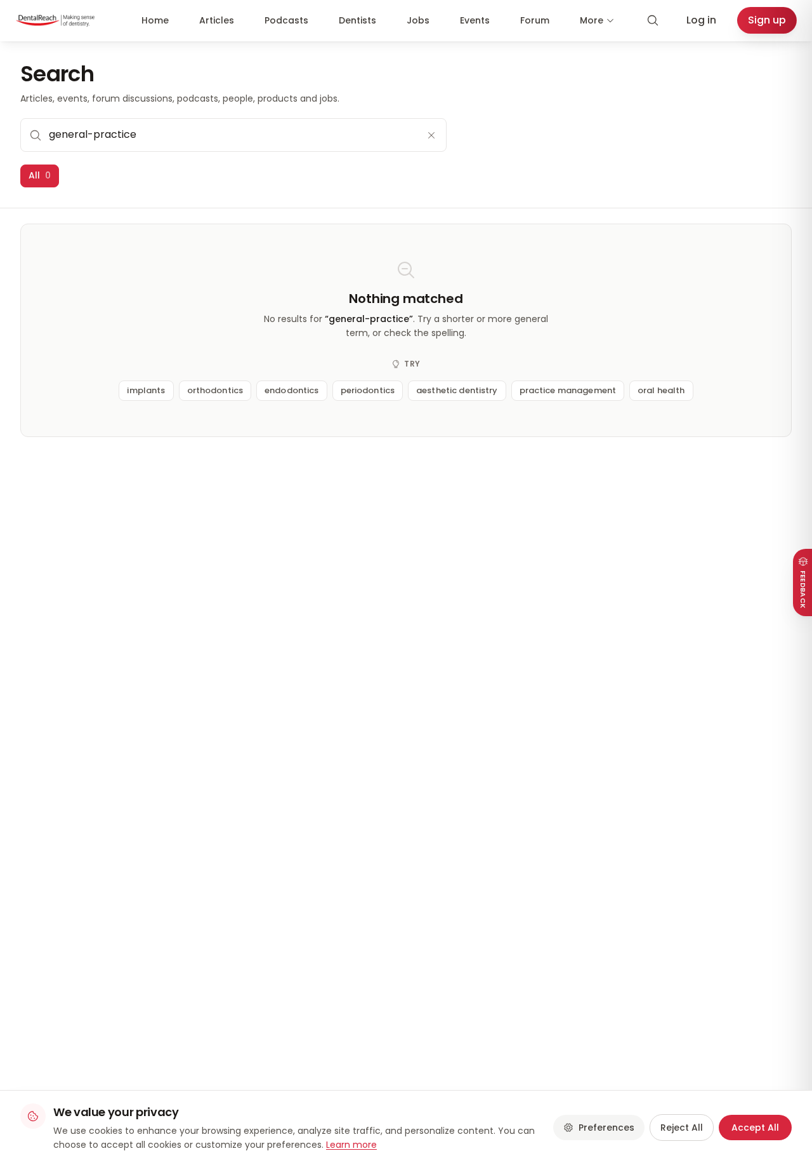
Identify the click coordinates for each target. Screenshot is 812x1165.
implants (146, 390)
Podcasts (286, 20)
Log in (701, 20)
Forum (534, 20)
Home (155, 20)
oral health (661, 390)
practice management (568, 390)
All (40, 175)
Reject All (681, 1127)
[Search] (652, 20)
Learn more (351, 1144)
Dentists (357, 20)
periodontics (368, 390)
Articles (216, 20)
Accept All (755, 1127)
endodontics (291, 390)
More (591, 20)
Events (475, 20)
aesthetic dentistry (456, 390)
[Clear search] (431, 135)
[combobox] (233, 134)
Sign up (767, 20)
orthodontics (215, 390)
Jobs (418, 20)
